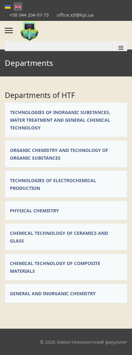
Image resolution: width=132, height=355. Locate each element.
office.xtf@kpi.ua (75, 15)
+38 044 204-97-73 (29, 15)
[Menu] (9, 30)
